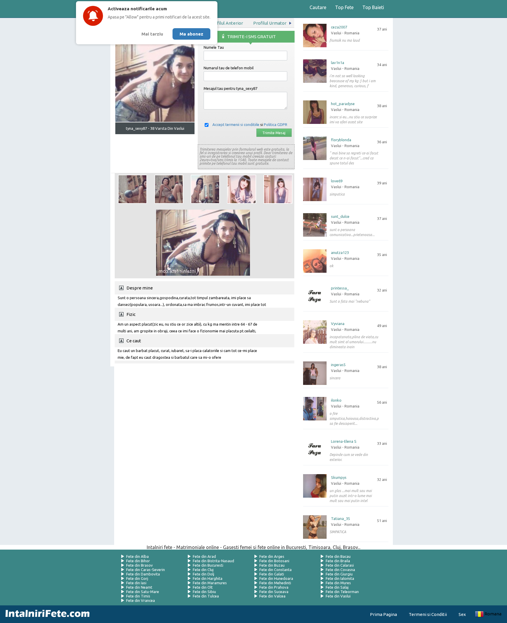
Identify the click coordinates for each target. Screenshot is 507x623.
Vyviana (337, 324)
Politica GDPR (275, 124)
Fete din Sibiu (204, 592)
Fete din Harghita (207, 578)
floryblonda (341, 140)
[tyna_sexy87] (132, 189)
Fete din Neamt (139, 587)
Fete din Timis (138, 596)
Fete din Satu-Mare (142, 592)
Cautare (318, 7)
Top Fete (344, 7)
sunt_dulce (340, 216)
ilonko (336, 400)
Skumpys (339, 477)
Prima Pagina (383, 614)
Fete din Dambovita (143, 574)
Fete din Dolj (203, 574)
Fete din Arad (204, 556)
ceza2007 (339, 27)
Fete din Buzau (272, 565)
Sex (462, 614)
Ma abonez (191, 33)
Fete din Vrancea (140, 600)
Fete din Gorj (137, 578)
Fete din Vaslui (338, 596)
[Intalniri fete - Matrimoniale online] (46, 614)
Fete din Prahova (273, 587)
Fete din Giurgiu (339, 574)
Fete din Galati (271, 574)
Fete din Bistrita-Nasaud (213, 561)
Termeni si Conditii (428, 614)
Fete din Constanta (275, 570)
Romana (492, 613)
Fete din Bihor (138, 561)
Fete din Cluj (203, 570)
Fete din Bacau (338, 556)
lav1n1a (337, 63)
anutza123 (340, 253)
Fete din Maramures (210, 583)
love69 (336, 181)
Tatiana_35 (340, 519)
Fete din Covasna (340, 570)
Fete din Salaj (337, 587)
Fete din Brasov (139, 565)
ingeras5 (338, 365)
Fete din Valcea (272, 596)
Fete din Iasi (136, 583)
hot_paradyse (343, 104)
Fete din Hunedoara (276, 578)
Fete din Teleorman (342, 592)
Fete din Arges (271, 556)
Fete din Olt (203, 587)
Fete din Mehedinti (275, 583)
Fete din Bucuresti (208, 565)
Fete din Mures (338, 583)
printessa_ (340, 288)
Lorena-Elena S (343, 441)
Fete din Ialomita (340, 578)
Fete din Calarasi (340, 565)
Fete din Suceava (273, 592)
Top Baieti (373, 7)
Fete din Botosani (274, 561)
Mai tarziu (152, 33)
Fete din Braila (338, 561)
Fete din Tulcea (206, 596)
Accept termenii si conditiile (235, 124)
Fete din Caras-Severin (145, 570)
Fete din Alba (137, 556)
